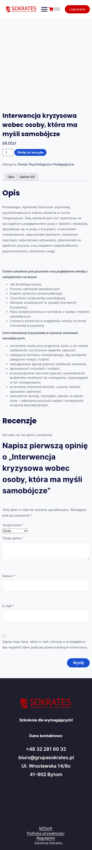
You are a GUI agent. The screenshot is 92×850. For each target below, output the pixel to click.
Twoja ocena (12, 525)
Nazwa (8, 576)
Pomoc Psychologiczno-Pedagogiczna (46, 164)
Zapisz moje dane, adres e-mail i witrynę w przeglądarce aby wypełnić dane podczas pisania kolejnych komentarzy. (45, 644)
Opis (11, 177)
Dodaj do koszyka (30, 152)
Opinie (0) (27, 177)
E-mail (8, 606)
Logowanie (77, 9)
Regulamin (46, 838)
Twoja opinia (12, 538)
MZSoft (45, 828)
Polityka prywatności (45, 833)
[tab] (11, 177)
